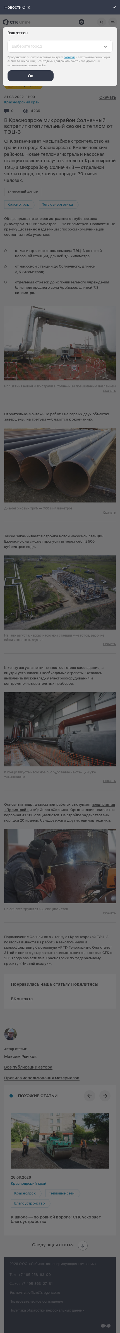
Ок (30, 75)
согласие (69, 57)
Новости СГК (17, 7)
